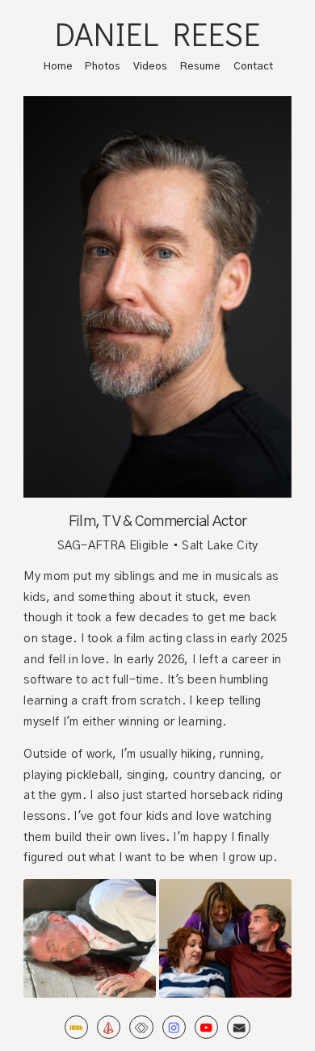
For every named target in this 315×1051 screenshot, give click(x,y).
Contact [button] (253, 66)
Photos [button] (102, 66)
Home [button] (58, 66)
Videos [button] (150, 66)
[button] (76, 1027)
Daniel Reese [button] (158, 34)
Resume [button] (200, 66)
